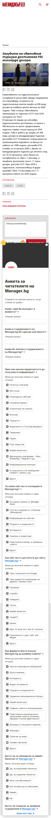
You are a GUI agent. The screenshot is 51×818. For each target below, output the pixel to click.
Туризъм (5, 45)
